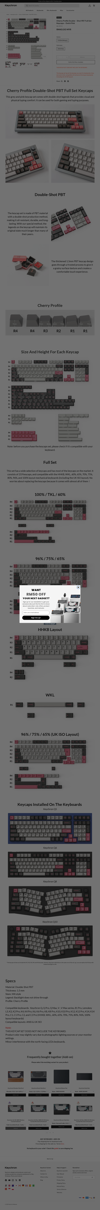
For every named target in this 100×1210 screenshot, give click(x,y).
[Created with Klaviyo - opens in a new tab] (50, 624)
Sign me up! (36, 618)
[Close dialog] (78, 587)
